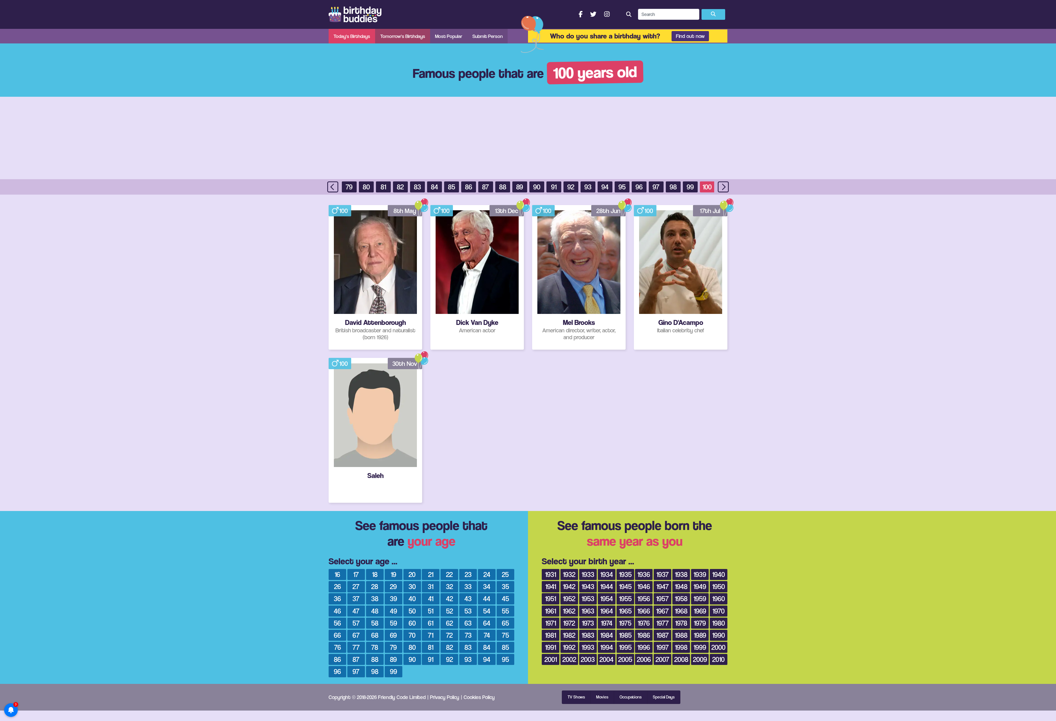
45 (505, 598)
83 (417, 187)
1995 (625, 647)
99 (690, 187)
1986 (643, 635)
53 (468, 611)
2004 (607, 659)
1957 (662, 598)
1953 (588, 598)
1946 (643, 586)
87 (485, 187)
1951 (550, 598)
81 (383, 187)
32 (449, 586)
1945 (625, 586)
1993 (588, 647)
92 (570, 187)
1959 (700, 598)
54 (486, 611)
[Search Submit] (713, 14)
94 (605, 187)
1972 (569, 623)
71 (430, 635)
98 (673, 187)
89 (519, 187)
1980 (718, 623)
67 (356, 635)
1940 (718, 574)
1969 (700, 611)
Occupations (631, 697)
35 (505, 586)
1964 (606, 611)
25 (505, 574)
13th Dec (506, 211)
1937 (662, 574)
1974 (606, 623)
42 (449, 598)
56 (337, 623)
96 (639, 187)
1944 (606, 586)
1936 (643, 574)
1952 (569, 598)
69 (393, 635)
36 (337, 598)
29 (393, 586)
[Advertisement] (528, 138)
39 (393, 598)
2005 (625, 659)
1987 (662, 635)
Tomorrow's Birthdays (402, 36)
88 (502, 187)
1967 (662, 611)
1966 (643, 611)
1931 (550, 574)
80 (366, 187)
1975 (625, 623)
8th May (405, 211)
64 (486, 623)
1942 (569, 586)
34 (486, 586)
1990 (718, 635)
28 (374, 586)
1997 (662, 647)
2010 (718, 659)
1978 (681, 623)
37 (356, 598)
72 (449, 635)
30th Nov (404, 364)
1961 (550, 611)
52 (449, 611)
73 (468, 635)
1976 (644, 623)
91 (554, 187)
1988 (681, 635)
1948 (681, 586)
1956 (643, 598)
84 (434, 187)
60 (412, 623)
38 (374, 598)
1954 (606, 598)
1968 (681, 611)
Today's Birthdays (352, 36)
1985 (625, 635)
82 (400, 187)
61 (430, 623)
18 (375, 574)
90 (536, 187)
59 (393, 623)
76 (337, 647)
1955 (625, 598)
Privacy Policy (444, 697)
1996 (643, 647)
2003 (588, 659)
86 (468, 187)
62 (449, 623)
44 (486, 598)
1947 (662, 586)
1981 (550, 635)
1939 (700, 574)
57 (356, 623)
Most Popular (448, 36)
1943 (588, 586)
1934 (606, 574)
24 (486, 574)
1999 (700, 647)
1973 (588, 623)
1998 (681, 647)
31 (430, 586)
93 (588, 187)
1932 (569, 574)
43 (468, 598)
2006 (644, 659)
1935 (625, 574)
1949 (700, 586)
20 (412, 574)
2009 (700, 659)
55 (505, 611)
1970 (719, 611)
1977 (662, 623)
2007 (662, 659)
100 (707, 187)
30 (412, 586)
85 (451, 187)
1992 (569, 647)
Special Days (664, 697)
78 (374, 647)
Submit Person (487, 36)
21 (430, 574)
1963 (588, 611)
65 (505, 623)
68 (374, 635)
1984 (606, 635)
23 (468, 574)
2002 (569, 659)
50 (412, 611)
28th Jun (608, 211)
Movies (602, 697)
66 (337, 635)
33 (468, 586)
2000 (718, 647)
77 (356, 647)
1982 (569, 635)
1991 (550, 647)
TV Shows (576, 697)
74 (487, 635)
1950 (718, 586)
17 (356, 574)
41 (430, 598)
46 (337, 611)
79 (349, 187)
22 (449, 574)
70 (412, 635)
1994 (606, 647)
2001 (550, 659)
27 (356, 586)
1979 (700, 623)
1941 (550, 586)
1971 (550, 623)
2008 (681, 659)
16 (337, 574)
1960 (718, 598)
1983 (588, 635)
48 (374, 611)
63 (468, 623)
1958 (681, 598)
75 (505, 635)
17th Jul (710, 211)
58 (374, 623)
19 (393, 574)
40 (412, 598)
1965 (625, 611)
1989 (700, 635)
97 (656, 187)
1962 (569, 611)
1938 (681, 574)
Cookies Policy (479, 697)
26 (337, 586)
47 (356, 611)
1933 (588, 574)
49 (393, 611)
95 (622, 187)
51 (430, 611)
